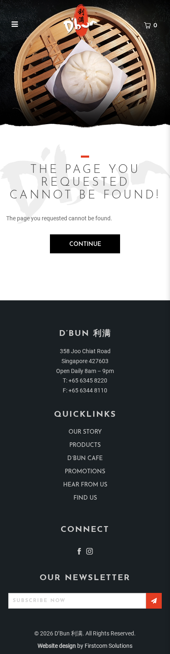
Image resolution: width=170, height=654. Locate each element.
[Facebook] (79, 551)
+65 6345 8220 (87, 380)
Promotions (85, 472)
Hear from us (85, 485)
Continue (85, 244)
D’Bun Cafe (85, 459)
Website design (57, 645)
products (85, 445)
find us (85, 498)
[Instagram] (89, 551)
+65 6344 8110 (87, 390)
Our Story (85, 432)
